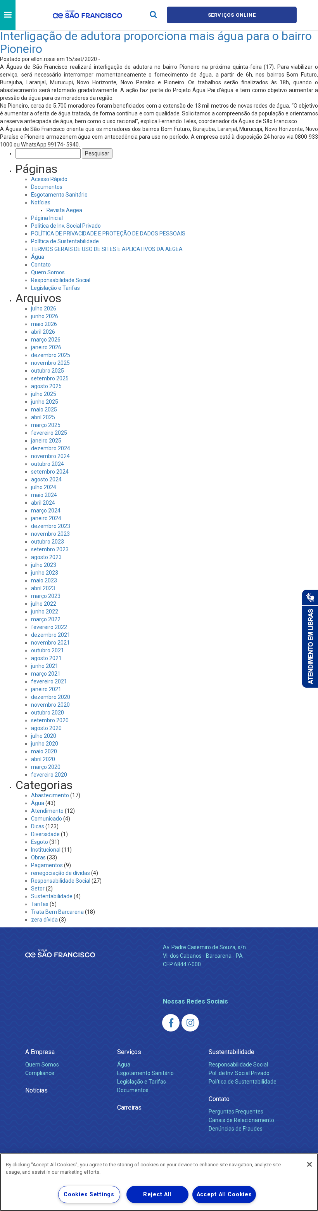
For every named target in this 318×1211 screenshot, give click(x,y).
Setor (38, 888)
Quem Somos (48, 272)
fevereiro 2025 (49, 433)
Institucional (45, 850)
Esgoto (39, 842)
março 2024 (45, 510)
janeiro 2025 (46, 440)
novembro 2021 (50, 642)
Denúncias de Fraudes (236, 1129)
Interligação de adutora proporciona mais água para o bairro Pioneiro (156, 42)
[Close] (309, 1164)
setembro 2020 (50, 720)
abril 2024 (43, 503)
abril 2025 (43, 417)
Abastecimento (50, 795)
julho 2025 (43, 394)
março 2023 (45, 596)
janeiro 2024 (46, 518)
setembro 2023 (50, 549)
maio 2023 (44, 580)
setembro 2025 (50, 378)
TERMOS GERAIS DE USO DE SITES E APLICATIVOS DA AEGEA (107, 249)
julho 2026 (43, 308)
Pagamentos (47, 865)
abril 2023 (43, 588)
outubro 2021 (47, 650)
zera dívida (44, 920)
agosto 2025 (46, 386)
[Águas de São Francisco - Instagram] (190, 1023)
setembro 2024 (50, 472)
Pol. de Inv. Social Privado (239, 1073)
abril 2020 (43, 759)
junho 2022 (44, 611)
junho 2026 (44, 316)
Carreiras (129, 1107)
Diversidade (45, 834)
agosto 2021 (46, 658)
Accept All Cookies (224, 1194)
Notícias (40, 202)
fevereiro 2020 (49, 775)
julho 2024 (43, 487)
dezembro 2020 (50, 697)
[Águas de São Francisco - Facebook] (171, 1023)
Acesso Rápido (49, 179)
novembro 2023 (50, 534)
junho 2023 (44, 573)
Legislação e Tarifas (55, 288)
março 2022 (45, 619)
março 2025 (45, 425)
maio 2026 (44, 324)
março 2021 (45, 674)
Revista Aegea (64, 210)
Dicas (37, 826)
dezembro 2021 (50, 635)
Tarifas (39, 904)
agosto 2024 (46, 479)
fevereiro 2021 (49, 681)
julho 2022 (43, 604)
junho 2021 (44, 666)
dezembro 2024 (50, 448)
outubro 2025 (47, 371)
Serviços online (232, 15)
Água (37, 257)
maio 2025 (44, 409)
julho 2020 (43, 736)
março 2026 (45, 339)
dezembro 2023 (50, 526)
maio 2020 (44, 751)
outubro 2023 (47, 541)
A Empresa (40, 1052)
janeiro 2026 (46, 347)
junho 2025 (44, 402)
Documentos (46, 187)
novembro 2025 (50, 363)
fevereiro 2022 (49, 627)
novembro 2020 (50, 705)
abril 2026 (43, 332)
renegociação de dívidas (60, 873)
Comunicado (46, 818)
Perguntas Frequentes (236, 1111)
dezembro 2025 (50, 355)
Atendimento (47, 811)
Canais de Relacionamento (241, 1120)
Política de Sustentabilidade (65, 241)
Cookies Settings (89, 1194)
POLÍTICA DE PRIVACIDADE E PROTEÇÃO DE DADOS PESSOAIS (108, 233)
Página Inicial (47, 218)
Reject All (157, 1194)
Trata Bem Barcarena (57, 912)
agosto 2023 (46, 557)
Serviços (129, 1052)
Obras (38, 857)
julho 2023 (43, 565)
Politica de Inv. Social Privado (66, 226)
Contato (41, 264)
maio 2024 (44, 495)
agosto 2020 (46, 728)
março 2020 (45, 767)
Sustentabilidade (52, 896)
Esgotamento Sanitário (59, 195)
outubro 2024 (47, 464)
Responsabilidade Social (60, 280)
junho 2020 (44, 744)
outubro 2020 (47, 712)
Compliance (39, 1073)
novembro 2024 (50, 456)
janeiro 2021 (46, 689)
